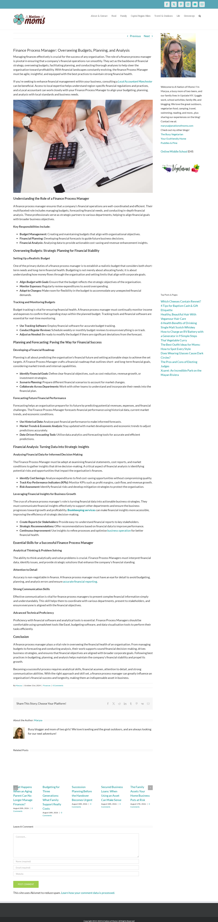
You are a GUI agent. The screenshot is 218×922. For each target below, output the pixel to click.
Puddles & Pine (169, 142)
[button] (200, 16)
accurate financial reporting (80, 581)
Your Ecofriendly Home (173, 138)
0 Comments (58, 685)
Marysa (19, 685)
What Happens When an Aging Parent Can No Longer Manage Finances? (22, 795)
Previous (135, 36)
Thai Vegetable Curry (174, 340)
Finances (46, 685)
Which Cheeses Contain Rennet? (181, 301)
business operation (119, 530)
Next (147, 36)
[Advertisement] (183, 238)
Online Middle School (174, 151)
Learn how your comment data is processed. (88, 893)
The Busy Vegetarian (172, 134)
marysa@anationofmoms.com (177, 125)
